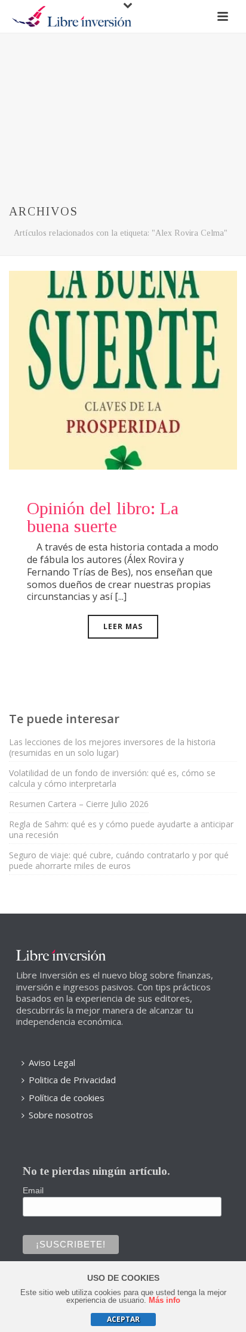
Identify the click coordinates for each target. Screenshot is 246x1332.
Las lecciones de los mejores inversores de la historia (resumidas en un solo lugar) (112, 747)
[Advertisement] (123, 106)
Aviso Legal (52, 1062)
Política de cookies (66, 1097)
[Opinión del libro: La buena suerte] (123, 369)
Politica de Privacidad (72, 1080)
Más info (164, 1300)
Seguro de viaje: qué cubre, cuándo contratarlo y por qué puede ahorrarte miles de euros (119, 860)
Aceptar (123, 1319)
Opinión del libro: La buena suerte (103, 517)
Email (33, 1190)
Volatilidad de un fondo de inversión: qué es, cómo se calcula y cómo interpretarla (112, 778)
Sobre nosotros (61, 1115)
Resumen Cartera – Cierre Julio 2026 (79, 804)
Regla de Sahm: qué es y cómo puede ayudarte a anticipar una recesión (121, 829)
